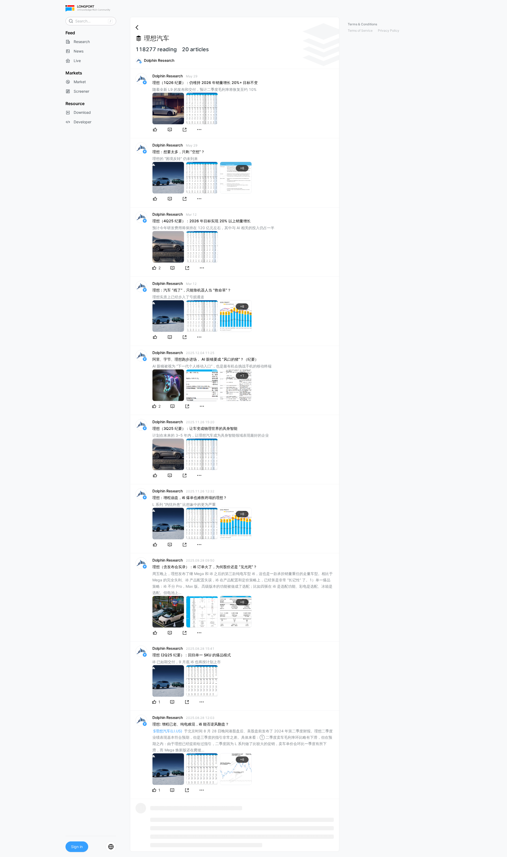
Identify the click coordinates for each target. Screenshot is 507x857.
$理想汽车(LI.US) (167, 731)
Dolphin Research (159, 60)
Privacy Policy (388, 30)
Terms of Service (360, 30)
